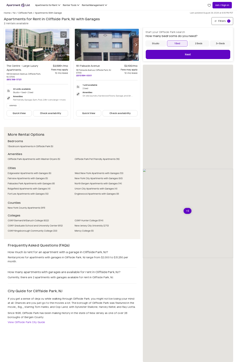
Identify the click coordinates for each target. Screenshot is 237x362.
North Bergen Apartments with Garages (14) (98, 183)
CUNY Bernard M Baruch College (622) (28, 220)
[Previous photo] (7, 45)
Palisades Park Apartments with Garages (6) (31, 183)
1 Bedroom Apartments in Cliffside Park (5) (30, 146)
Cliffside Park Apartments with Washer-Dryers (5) (34, 159)
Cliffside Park (25, 13)
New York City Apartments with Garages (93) (99, 178)
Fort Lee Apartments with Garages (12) (28, 193)
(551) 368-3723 (14, 79)
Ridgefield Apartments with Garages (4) (29, 188)
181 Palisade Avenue (88, 65)
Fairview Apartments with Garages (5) (28, 178)
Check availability (50, 113)
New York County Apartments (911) (26, 207)
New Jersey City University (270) (92, 225)
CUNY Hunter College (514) (89, 220)
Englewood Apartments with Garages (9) (97, 193)
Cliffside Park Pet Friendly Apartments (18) (97, 159)
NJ (14, 13)
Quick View (19, 113)
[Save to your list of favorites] (63, 34)
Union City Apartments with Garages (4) (96, 188)
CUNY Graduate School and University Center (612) (35, 225)
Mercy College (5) (84, 230)
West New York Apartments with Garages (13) (99, 173)
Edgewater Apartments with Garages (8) (29, 173)
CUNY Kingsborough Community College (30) (32, 230)
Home (7, 13)
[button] (187, 211)
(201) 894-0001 (84, 75)
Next (188, 54)
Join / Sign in (222, 5)
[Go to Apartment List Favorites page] (209, 5)
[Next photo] (66, 45)
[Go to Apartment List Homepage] (18, 5)
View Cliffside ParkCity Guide (26, 322)
